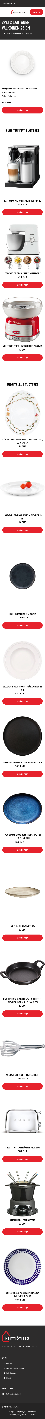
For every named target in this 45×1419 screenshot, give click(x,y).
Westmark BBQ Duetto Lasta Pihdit (22, 1074)
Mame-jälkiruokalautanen (22, 926)
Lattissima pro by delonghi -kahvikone (22, 200)
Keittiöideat (11, 1373)
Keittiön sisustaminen (15, 1368)
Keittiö (9, 1363)
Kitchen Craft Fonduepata (22, 1220)
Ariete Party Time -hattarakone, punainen (22, 345)
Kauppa (36, 12)
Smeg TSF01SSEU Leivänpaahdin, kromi (22, 1147)
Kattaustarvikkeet (12, 33)
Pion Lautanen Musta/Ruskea (22, 613)
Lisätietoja (22, 110)
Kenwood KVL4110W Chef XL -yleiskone (22, 273)
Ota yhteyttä (21, 1411)
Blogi (8, 1378)
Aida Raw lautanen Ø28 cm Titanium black (22, 762)
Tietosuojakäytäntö (17, 1414)
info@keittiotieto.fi (9, 3)
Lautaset (28, 33)
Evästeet (32, 1411)
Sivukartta (32, 1414)
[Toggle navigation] (5, 12)
